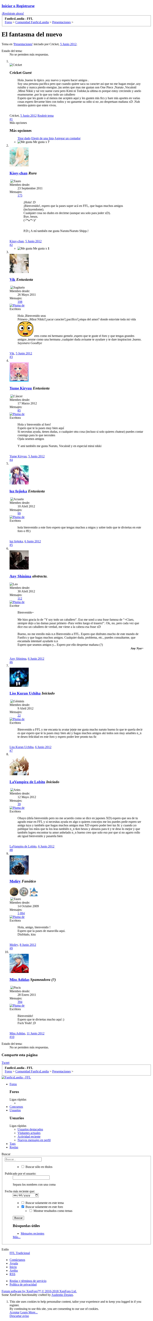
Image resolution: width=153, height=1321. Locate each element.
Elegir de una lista (42, 138)
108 (20, 301)
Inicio (13, 1267)
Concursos (16, 1106)
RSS (12, 1274)
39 (19, 804)
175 (20, 195)
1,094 (21, 913)
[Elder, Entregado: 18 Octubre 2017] (33, 892)
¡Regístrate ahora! (13, 13)
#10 (12, 1037)
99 (19, 513)
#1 (11, 119)
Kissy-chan (18, 173)
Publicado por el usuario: (20, 1173)
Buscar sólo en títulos (38, 1166)
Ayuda (14, 1263)
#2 (11, 245)
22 (19, 715)
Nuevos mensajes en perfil (34, 1140)
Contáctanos (17, 1259)
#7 (11, 750)
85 (19, 410)
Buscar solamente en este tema (44, 1203)
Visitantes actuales (29, 1133)
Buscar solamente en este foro (44, 1206)
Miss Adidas (19, 980)
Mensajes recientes (32, 1233)
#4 (11, 460)
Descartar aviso (19, 1316)
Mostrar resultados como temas (52, 1210)
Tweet (5, 1062)
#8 (11, 850)
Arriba (14, 1270)
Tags (13, 1143)
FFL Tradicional (20, 1253)
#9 (11, 948)
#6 (11, 662)
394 (20, 1002)
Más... (17, 1237)
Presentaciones (23, 44)
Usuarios (15, 1110)
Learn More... (29, 1312)
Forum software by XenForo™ (39, 1291)
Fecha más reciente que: (20, 1191)
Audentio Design (62, 1295)
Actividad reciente (29, 1136)
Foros (13, 1084)
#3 (11, 357)
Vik (12, 279)
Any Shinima (20, 576)
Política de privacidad (23, 1284)
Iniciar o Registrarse (18, 6)
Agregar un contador (67, 138)
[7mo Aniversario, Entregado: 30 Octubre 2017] (23, 892)
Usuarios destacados (30, 1129)
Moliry (15, 881)
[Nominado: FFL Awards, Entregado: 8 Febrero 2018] (14, 892)
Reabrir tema (45, 115)
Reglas (14, 1147)
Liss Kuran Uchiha (25, 693)
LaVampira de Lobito (27, 782)
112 (20, 598)
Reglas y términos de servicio (28, 1281)
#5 (11, 545)
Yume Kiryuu (21, 388)
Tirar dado (24, 138)
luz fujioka (18, 491)
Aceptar (15, 1312)
